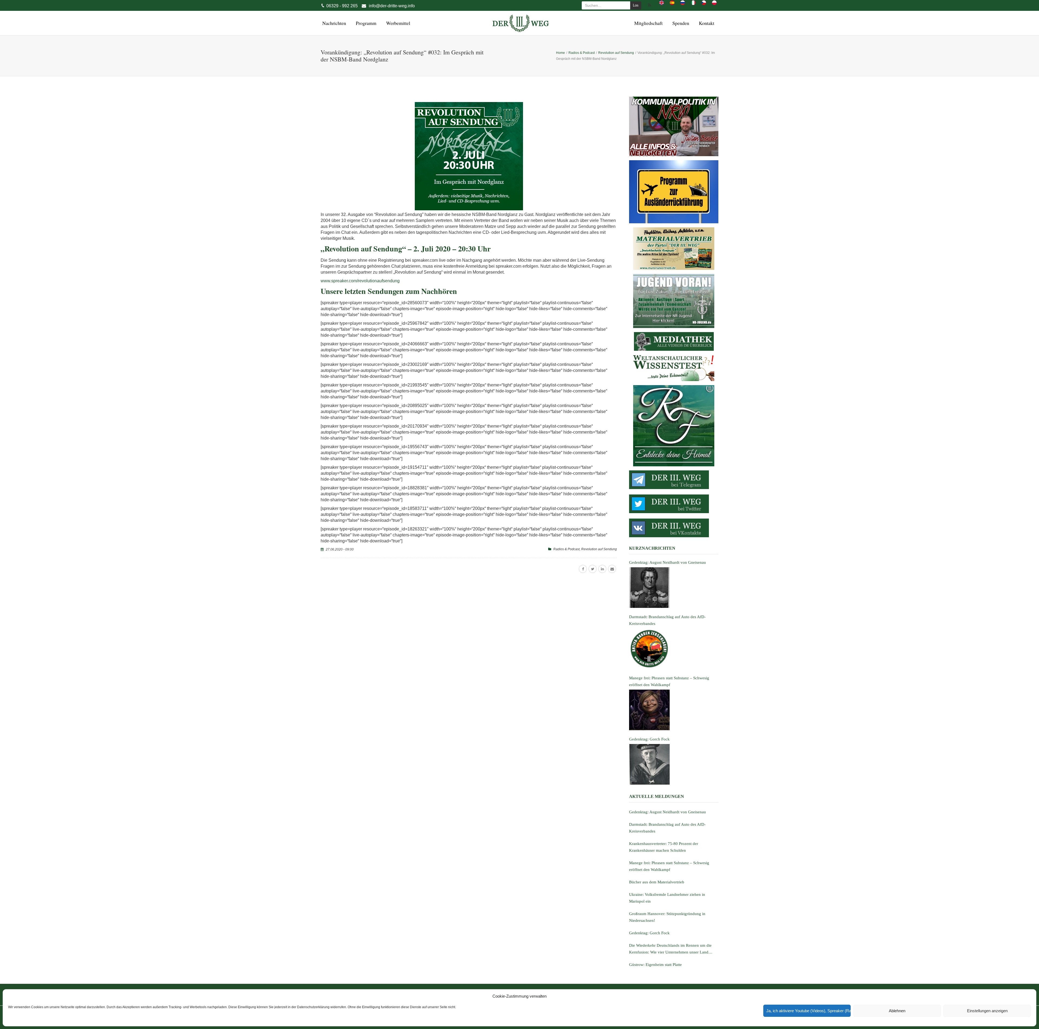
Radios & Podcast (566, 549)
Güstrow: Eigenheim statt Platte (655, 964)
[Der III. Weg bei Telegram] (673, 479)
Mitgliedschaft (648, 23)
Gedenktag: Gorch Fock (649, 933)
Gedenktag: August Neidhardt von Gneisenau (667, 812)
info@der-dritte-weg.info (392, 6)
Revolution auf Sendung (599, 549)
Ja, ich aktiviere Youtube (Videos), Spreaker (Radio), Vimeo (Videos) (808, 1010)
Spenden (680, 23)
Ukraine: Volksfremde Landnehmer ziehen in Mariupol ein (667, 897)
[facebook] (583, 569)
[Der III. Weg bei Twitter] (673, 503)
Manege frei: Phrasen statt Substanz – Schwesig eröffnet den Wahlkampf (669, 866)
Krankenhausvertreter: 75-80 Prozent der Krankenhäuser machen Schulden (663, 847)
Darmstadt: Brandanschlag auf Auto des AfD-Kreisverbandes (667, 827)
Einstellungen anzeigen (987, 1010)
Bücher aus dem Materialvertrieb (656, 882)
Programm (365, 23)
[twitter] (592, 569)
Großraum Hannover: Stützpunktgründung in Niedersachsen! (667, 917)
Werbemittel (397, 23)
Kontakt (705, 23)
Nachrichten (333, 23)
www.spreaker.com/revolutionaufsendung (360, 280)
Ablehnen (897, 1010)
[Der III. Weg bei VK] (673, 528)
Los (636, 5)
